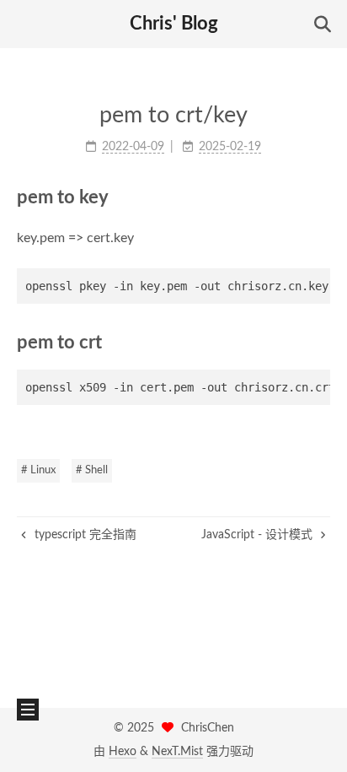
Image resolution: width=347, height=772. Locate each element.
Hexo (122, 752)
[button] (26, 24)
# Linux (38, 470)
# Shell (92, 470)
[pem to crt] (320, 342)
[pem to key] (320, 197)
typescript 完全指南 (83, 535)
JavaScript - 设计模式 (258, 535)
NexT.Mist (177, 752)
